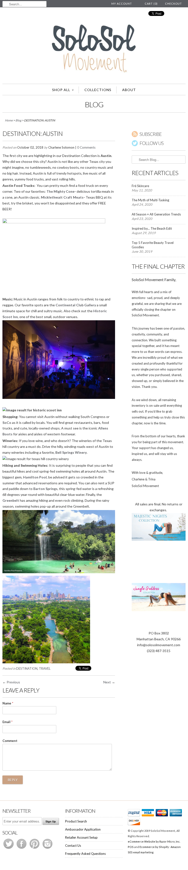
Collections (97, 90)
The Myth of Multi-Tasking (150, 200)
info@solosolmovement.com (158, 645)
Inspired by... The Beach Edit (152, 228)
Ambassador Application (83, 829)
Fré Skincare (140, 186)
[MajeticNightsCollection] (159, 539)
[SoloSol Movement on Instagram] (47, 849)
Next (107, 682)
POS (131, 846)
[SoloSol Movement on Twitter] (8, 849)
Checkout (173, 3)
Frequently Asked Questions (85, 854)
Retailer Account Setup (81, 837)
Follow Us (152, 143)
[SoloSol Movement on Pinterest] (34, 849)
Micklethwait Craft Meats (62, 197)
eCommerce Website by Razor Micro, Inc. (154, 841)
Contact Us (73, 845)
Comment (9, 741)
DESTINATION (26, 668)
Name (7, 703)
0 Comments (86, 147)
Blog (94, 104)
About (129, 90)
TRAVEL (44, 668)
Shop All (63, 90)
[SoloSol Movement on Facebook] (21, 849)
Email (7, 722)
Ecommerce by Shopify (154, 846)
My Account (121, 3)
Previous (13, 682)
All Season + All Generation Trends (156, 214)
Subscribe (151, 134)
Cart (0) (151, 3)
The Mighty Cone (60, 191)
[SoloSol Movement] (94, 49)
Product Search (76, 821)
